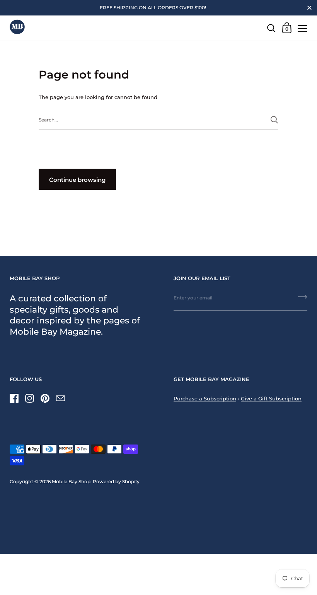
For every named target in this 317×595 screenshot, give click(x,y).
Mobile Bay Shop (71, 481)
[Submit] (274, 120)
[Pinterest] (45, 398)
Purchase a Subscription (205, 398)
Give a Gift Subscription (271, 398)
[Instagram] (29, 398)
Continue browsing (77, 179)
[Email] (60, 398)
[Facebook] (14, 398)
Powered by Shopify (116, 481)
